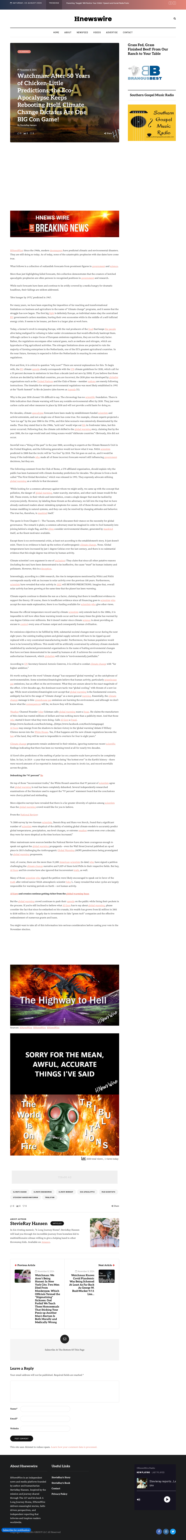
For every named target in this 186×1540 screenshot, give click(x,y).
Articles (57, 1223)
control (24, 624)
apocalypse (38, 413)
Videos (97, 32)
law (12, 736)
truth (76, 870)
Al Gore (65, 719)
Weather (14, 711)
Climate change (18, 743)
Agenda (72, 389)
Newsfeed (82, 32)
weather (82, 830)
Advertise (112, 32)
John (40, 711)
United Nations (45, 381)
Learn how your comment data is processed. (74, 1447)
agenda (36, 369)
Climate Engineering (43, 1192)
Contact (128, 32)
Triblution (49, 1197)
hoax (86, 711)
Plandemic (24, 51)
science (114, 266)
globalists (50, 656)
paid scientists (108, 1192)
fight (51, 313)
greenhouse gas (43, 700)
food (90, 329)
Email (14, 1418)
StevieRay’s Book (61, 1483)
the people (110, 329)
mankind (42, 513)
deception (46, 568)
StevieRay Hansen (28, 125)
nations (92, 381)
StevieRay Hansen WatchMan (25, 1197)
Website (14, 1428)
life (84, 425)
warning (86, 696)
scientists (103, 413)
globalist (113, 377)
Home (56, 32)
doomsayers (56, 250)
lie (41, 775)
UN (72, 369)
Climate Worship (66, 1192)
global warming (83, 429)
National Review (28, 814)
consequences (33, 704)
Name (13, 1408)
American (64, 862)
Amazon (45, 1242)
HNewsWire (16, 250)
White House (41, 732)
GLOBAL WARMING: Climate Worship (81, 3)
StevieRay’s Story (61, 1477)
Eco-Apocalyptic (87, 1192)
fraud (74, 719)
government (98, 266)
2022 (59, 584)
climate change (88, 544)
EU (11, 317)
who (37, 457)
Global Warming (66, 850)
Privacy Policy (59, 1494)
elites (51, 529)
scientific (90, 397)
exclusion (60, 560)
